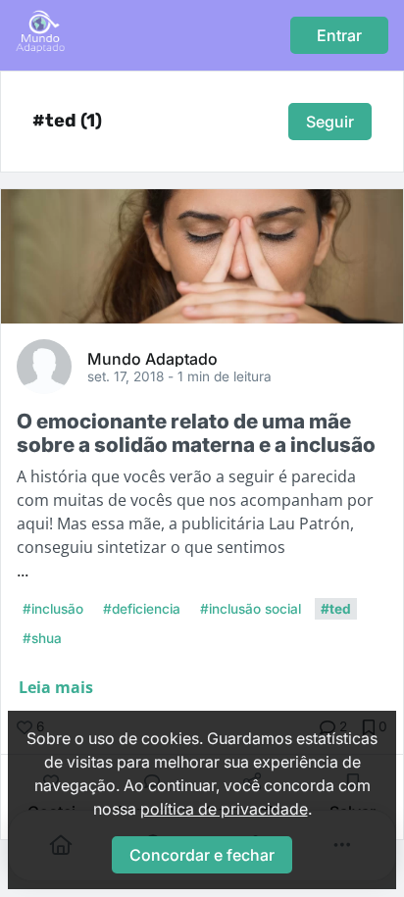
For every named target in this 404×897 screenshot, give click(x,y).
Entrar (339, 35)
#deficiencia (141, 609)
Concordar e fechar (202, 855)
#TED (336, 609)
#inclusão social (250, 609)
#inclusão (53, 609)
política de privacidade (224, 809)
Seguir (330, 121)
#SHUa (42, 638)
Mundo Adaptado (152, 358)
